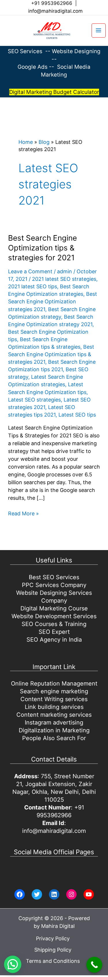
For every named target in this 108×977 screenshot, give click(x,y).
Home (25, 142)
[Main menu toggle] (99, 30)
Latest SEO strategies (34, 400)
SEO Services (25, 51)
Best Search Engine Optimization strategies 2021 (52, 301)
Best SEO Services (54, 577)
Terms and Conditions (53, 961)
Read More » (23, 513)
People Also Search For (54, 738)
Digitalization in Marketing (54, 730)
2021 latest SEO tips (32, 286)
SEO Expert (54, 631)
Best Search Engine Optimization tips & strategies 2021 (51, 354)
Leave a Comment (30, 271)
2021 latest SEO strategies (64, 279)
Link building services (54, 706)
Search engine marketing (54, 691)
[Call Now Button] (94, 965)
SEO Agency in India (54, 639)
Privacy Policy (53, 938)
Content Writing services (54, 699)
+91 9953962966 (51, 3)
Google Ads (33, 67)
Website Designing (76, 51)
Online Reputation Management (54, 683)
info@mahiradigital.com (55, 11)
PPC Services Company (54, 585)
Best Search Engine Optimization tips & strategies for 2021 (42, 247)
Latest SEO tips (77, 415)
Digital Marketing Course (54, 608)
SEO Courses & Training (54, 624)
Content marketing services (54, 714)
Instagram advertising (54, 722)
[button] (4, 30)
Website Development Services (54, 616)
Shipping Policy (52, 950)
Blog (44, 142)
